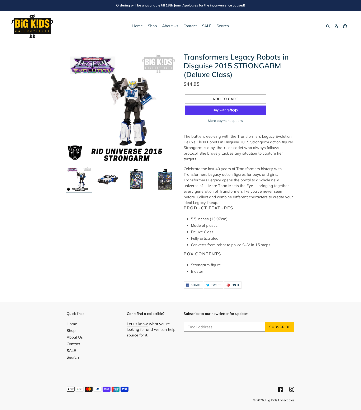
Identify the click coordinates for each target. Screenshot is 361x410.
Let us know (137, 323)
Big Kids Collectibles (279, 400)
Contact (73, 343)
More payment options (225, 120)
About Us (75, 337)
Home (72, 323)
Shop (71, 330)
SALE (71, 350)
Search (73, 357)
